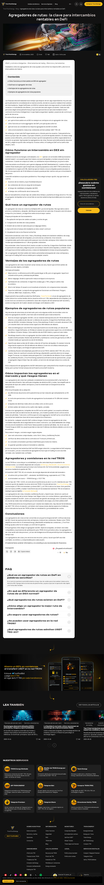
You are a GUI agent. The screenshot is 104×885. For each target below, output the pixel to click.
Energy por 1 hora (89, 834)
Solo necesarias (21, 881)
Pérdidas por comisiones (53, 863)
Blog (56, 4)
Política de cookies (70, 856)
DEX (40, 157)
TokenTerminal (46, 296)
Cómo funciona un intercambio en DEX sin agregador (27, 81)
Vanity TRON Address (90, 859)
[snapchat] (26, 875)
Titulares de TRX (32, 859)
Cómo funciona (50, 831)
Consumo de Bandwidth (34, 866)
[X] (36, 875)
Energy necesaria (51, 866)
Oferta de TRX (31, 853)
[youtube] (5, 875)
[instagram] (15, 875)
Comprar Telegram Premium (92, 853)
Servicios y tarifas (32, 834)
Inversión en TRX (50, 859)
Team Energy (87, 837)
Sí (60, 553)
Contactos (30, 841)
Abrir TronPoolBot (13, 836)
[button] (47, 54)
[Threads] (31, 875)
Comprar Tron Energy (93, 4)
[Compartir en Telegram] (15, 551)
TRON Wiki (49, 841)
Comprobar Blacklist (70, 831)
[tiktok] (10, 875)
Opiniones (30, 837)
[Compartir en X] (7, 551)
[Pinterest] (20, 875)
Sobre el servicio (31, 831)
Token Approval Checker (72, 844)
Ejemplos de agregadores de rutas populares (25, 92)
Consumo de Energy (32, 863)
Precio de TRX (50, 856)
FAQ (47, 837)
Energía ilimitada (88, 831)
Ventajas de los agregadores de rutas (22, 88)
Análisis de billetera (33, 4)
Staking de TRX (31, 869)
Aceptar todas (8, 881)
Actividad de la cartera (71, 834)
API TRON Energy (89, 841)
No (67, 553)
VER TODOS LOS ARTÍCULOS (88, 705)
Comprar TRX (87, 844)
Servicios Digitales (46, 4)
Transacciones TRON (33, 856)
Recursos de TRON (51, 853)
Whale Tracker (69, 841)
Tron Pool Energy (8, 9)
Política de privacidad (71, 853)
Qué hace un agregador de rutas (20, 85)
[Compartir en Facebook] (11, 551)
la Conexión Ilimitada (29, 491)
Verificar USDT (69, 837)
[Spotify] (41, 875)
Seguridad (49, 834)
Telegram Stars (88, 856)
